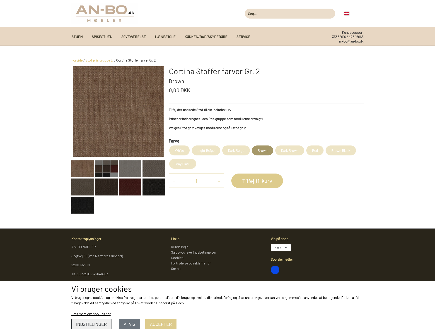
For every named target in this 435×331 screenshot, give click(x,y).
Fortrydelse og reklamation (191, 263)
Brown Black (340, 150)
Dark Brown (290, 150)
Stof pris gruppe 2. (99, 60)
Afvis (129, 324)
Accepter (161, 324)
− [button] (174, 180)
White (179, 150)
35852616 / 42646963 (348, 36)
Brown (263, 150)
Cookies (177, 257)
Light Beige (206, 150)
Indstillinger (91, 324)
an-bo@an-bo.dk (351, 41)
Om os (176, 268)
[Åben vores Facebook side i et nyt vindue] (275, 270)
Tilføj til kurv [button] (257, 180)
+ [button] (219, 180)
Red (315, 150)
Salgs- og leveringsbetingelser (193, 252)
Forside (77, 60)
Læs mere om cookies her (91, 314)
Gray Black (183, 164)
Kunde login (179, 247)
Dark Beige (236, 150)
